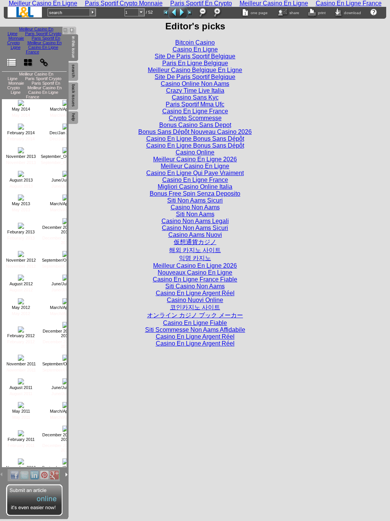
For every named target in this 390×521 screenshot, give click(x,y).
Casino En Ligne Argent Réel (195, 293)
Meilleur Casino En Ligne (195, 166)
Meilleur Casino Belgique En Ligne (195, 70)
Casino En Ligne (195, 49)
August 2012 (21, 283)
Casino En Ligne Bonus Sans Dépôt (195, 138)
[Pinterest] (44, 475)
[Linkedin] (34, 475)
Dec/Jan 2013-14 (66, 132)
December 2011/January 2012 (65, 333)
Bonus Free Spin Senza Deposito (195, 193)
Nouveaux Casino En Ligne (195, 272)
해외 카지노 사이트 (195, 250)
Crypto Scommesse (195, 118)
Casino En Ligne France (42, 49)
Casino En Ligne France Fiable (195, 279)
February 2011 (21, 439)
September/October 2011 (65, 364)
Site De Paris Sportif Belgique (195, 56)
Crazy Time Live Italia (195, 90)
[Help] (373, 12)
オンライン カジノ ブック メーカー (195, 315)
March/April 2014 (65, 109)
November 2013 (21, 156)
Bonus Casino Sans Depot (195, 125)
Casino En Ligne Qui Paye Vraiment (195, 173)
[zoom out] (202, 12)
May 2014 (21, 109)
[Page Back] (173, 12)
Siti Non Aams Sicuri (195, 200)
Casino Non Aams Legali (195, 221)
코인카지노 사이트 (195, 307)
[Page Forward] (182, 12)
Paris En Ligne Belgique (195, 63)
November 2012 (21, 260)
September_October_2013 (65, 156)
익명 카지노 (195, 258)
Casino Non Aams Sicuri (195, 228)
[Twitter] (24, 475)
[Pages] (28, 59)
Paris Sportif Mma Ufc (195, 104)
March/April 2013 (65, 203)
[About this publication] (25, 12)
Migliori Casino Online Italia (195, 186)
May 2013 (21, 203)
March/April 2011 (65, 411)
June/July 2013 (65, 180)
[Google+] (54, 475)
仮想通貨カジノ (195, 242)
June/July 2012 (65, 283)
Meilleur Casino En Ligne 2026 (195, 159)
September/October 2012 (65, 260)
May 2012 (21, 307)
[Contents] (11, 59)
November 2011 (21, 364)
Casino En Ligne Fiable (195, 323)
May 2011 (21, 411)
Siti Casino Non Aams (195, 286)
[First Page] (165, 13)
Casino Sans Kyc (195, 97)
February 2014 (21, 132)
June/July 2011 (65, 387)
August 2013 (21, 180)
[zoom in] (217, 12)
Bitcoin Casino (195, 42)
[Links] (44, 59)
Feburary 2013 (21, 232)
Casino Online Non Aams (195, 83)
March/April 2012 (65, 307)
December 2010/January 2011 (65, 437)
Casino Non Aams (195, 207)
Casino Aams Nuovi (195, 235)
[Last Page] (189, 13)
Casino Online (195, 152)
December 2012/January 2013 (65, 229)
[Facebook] (14, 475)
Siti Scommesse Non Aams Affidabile (195, 329)
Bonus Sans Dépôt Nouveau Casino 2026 (195, 132)
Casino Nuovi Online (195, 300)
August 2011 (21, 387)
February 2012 (21, 335)
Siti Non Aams (195, 214)
